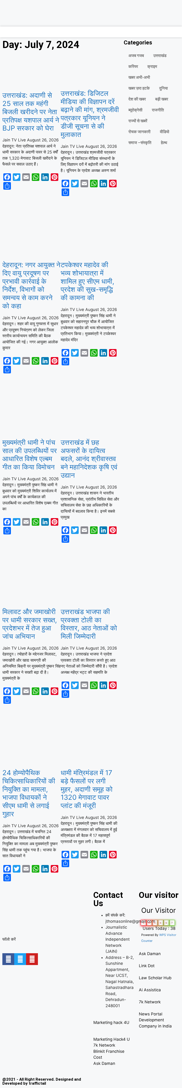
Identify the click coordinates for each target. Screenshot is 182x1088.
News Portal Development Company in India (155, 1020)
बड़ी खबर (161, 99)
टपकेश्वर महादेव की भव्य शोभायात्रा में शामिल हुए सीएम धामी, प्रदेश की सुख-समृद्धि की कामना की (87, 281)
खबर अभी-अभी (139, 77)
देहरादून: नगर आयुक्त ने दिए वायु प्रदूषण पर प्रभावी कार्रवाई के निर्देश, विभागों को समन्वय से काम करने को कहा (31, 285)
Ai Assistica (150, 990)
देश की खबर (137, 99)
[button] (3, 31)
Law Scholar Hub (155, 977)
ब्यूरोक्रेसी (135, 110)
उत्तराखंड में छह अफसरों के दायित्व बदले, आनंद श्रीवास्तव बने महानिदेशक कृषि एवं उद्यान (89, 458)
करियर (133, 66)
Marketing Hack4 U (111, 1039)
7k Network (104, 1045)
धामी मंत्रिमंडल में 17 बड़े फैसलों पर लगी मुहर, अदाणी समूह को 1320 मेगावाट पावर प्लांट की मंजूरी (87, 789)
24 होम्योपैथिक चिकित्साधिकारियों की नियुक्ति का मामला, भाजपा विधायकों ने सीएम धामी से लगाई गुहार (28, 793)
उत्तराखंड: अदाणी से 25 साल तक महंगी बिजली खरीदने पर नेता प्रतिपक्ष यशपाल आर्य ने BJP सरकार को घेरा (30, 111)
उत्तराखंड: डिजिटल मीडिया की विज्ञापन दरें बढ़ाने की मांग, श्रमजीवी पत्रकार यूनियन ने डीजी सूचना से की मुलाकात (90, 114)
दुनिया (163, 88)
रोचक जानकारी (139, 131)
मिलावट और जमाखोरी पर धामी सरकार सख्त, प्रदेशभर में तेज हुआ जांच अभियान (29, 623)
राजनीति (158, 110)
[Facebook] (8, 959)
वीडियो (164, 131)
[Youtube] (32, 959)
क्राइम (152, 66)
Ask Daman (104, 1063)
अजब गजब (136, 55)
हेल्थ (164, 142)
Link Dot (147, 965)
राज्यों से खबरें (137, 120)
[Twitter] (20, 959)
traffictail (37, 1083)
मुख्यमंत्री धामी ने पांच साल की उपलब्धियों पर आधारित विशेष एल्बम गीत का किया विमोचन (29, 454)
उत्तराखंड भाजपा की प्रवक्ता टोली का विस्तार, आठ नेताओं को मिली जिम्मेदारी (89, 623)
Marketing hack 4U (111, 1022)
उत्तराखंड (159, 55)
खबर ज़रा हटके (139, 88)
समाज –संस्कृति (139, 142)
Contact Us (108, 899)
